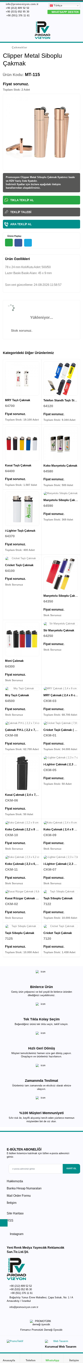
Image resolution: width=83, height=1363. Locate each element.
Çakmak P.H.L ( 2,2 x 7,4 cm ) (24, 729)
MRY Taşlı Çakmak (17, 400)
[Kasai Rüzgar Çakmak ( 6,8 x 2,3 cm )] (22, 892)
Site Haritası (15, 1213)
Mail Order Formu (19, 1195)
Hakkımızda (15, 1181)
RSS (10, 1220)
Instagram (16, 1234)
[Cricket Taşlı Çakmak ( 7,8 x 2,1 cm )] (60, 723)
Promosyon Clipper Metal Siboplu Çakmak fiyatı (34, 177)
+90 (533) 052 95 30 (17, 11)
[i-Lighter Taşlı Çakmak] (22, 509)
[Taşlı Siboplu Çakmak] (60, 892)
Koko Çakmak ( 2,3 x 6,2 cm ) (24, 863)
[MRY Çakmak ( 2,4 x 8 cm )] (60, 689)
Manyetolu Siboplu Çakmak (62, 500)
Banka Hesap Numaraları (24, 1188)
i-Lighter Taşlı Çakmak (20, 530)
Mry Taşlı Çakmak (17, 695)
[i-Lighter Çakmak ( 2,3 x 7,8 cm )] (60, 857)
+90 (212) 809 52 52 (17, 8)
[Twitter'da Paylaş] (28, 243)
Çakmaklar (19, 47)
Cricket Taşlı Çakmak (19, 565)
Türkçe (57, 5)
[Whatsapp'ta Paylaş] (9, 242)
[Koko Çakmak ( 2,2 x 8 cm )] (22, 823)
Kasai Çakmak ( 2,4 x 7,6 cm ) (24, 794)
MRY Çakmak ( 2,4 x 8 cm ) (61, 695)
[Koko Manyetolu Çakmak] (60, 444)
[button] (77, 31)
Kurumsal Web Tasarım (60, 1346)
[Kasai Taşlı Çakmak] (22, 444)
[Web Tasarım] (60, 1342)
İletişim (11, 1202)
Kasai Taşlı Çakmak (18, 465)
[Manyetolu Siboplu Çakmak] (60, 493)
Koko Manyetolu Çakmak (60, 465)
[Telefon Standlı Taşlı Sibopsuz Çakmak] (60, 378)
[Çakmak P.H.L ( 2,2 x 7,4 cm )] (22, 723)
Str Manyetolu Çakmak (58, 630)
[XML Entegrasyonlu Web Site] (23, 1342)
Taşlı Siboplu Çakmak (58, 898)
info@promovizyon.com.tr (21, 4)
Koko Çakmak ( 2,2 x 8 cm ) (23, 829)
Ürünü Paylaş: (14, 236)
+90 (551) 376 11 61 (17, 15)
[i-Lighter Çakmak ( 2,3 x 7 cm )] (60, 758)
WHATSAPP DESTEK (65, 11)
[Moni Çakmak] (22, 639)
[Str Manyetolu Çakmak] (60, 624)
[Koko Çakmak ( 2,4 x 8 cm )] (60, 823)
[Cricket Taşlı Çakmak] (22, 559)
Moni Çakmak (14, 660)
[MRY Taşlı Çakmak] (22, 378)
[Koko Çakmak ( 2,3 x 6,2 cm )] (22, 857)
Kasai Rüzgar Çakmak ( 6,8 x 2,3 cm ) (30, 898)
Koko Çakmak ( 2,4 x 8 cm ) (61, 829)
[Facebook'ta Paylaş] (18, 243)
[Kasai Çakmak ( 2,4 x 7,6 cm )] (22, 773)
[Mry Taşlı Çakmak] (22, 689)
